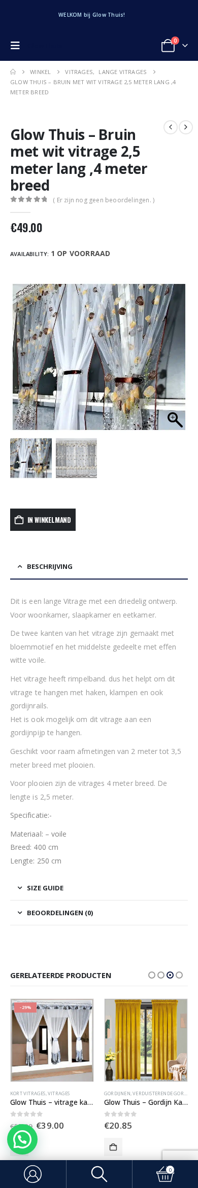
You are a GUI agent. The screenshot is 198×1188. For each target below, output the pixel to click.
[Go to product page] (52, 1040)
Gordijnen (23, 1093)
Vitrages (156, 1093)
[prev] (170, 127)
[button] (17, 45)
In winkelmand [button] (113, 1147)
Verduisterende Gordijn (69, 1093)
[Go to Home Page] (13, 72)
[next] (186, 127)
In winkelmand (49, 520)
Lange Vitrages (123, 1093)
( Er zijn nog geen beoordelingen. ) (103, 200)
